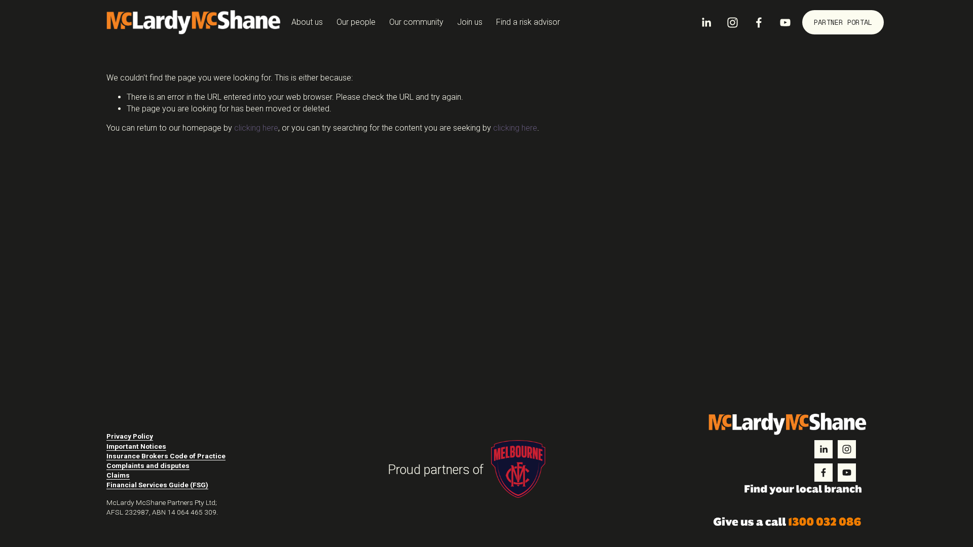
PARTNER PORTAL (843, 22)
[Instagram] (732, 22)
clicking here (256, 128)
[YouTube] (785, 22)
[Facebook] (759, 22)
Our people (356, 22)
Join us (469, 22)
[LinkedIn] (706, 22)
